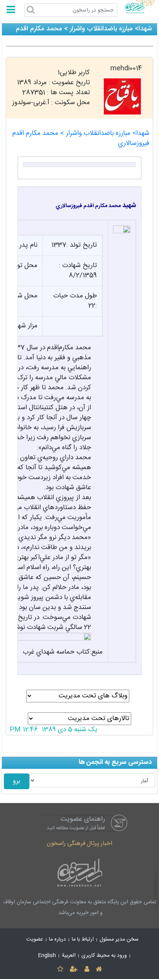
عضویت (34, 939)
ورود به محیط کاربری (104, 955)
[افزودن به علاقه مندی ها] (60, 970)
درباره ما (57, 939)
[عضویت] (74, 970)
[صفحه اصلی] (98, 970)
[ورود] (86, 970)
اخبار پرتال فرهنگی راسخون (79, 843)
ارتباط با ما (83, 939)
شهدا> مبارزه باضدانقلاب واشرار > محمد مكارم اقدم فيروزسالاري (80, 138)
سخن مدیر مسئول (119, 939)
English (47, 955)
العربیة (69, 955)
